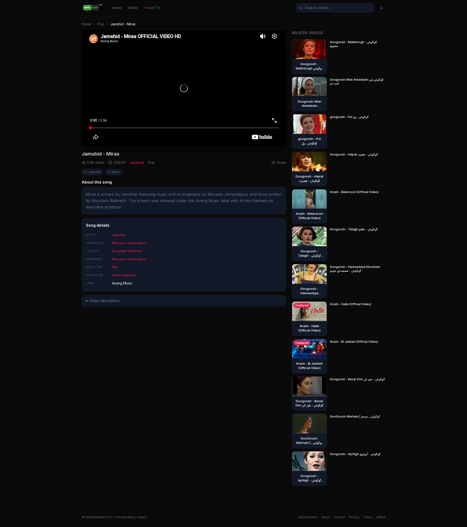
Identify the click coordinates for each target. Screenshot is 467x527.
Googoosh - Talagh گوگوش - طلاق (354, 229)
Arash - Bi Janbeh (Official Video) (354, 341)
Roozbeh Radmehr (127, 251)
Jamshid (136, 162)
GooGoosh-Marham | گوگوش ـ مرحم (355, 416)
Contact (339, 517)
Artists (133, 8)
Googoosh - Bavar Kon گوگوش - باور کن (357, 379)
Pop (101, 24)
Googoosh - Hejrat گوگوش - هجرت (354, 154)
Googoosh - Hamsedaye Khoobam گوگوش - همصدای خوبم (355, 269)
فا (381, 8)
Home (117, 8)
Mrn (115, 267)
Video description (105, 301)
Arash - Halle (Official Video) (350, 304)
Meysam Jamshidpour (129, 243)
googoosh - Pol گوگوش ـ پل (349, 117)
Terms (367, 517)
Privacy (354, 517)
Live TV (154, 8)
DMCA (380, 517)
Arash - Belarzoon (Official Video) (354, 192)
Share (281, 162)
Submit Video (307, 517)
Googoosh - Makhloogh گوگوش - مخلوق (353, 44)
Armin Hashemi (123, 275)
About (325, 517)
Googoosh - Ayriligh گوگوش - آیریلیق (355, 454)
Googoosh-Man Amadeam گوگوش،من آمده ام (357, 81)
